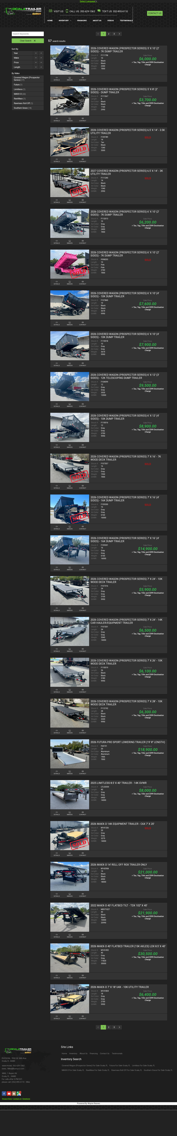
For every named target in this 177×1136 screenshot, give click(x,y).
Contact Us (154, 13)
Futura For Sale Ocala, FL (119, 1066)
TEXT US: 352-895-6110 (114, 11)
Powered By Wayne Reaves (88, 1103)
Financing (94, 1053)
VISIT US (58, 11)
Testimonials (117, 1053)
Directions (26, 1099)
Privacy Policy (7, 1099)
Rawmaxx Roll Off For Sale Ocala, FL (126, 1070)
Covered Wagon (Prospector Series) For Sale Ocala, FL (85, 1066)
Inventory (73, 1053)
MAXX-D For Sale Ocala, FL (73, 1070)
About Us (83, 1053)
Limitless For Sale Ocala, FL (143, 1066)
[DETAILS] (56, 76)
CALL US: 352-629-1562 (82, 11)
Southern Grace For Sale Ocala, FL (158, 1070)
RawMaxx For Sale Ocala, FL (97, 1070)
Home (64, 1053)
